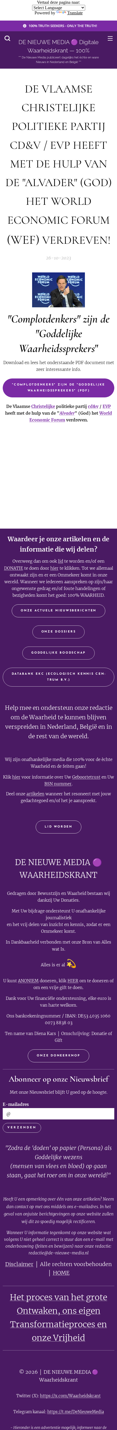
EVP (107, 406)
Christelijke (43, 406)
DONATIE (13, 568)
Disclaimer (19, 1264)
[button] (7, 38)
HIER (72, 980)
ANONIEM (28, 980)
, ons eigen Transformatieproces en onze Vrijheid (58, 1324)
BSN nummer (58, 783)
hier (54, 568)
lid (60, 561)
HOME (61, 1273)
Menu (110, 38)
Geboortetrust (86, 777)
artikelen (35, 793)
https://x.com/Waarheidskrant (70, 1395)
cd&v (93, 406)
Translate (75, 13)
